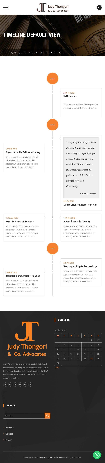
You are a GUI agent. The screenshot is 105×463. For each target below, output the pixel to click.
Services (9, 434)
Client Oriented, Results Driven (80, 204)
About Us (10, 428)
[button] (97, 455)
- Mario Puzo (88, 193)
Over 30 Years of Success (20, 221)
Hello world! (69, 96)
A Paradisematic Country (76, 221)
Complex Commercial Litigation (23, 276)
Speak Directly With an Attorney (23, 152)
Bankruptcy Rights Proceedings (80, 266)
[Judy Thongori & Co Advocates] (52, 7)
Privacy (9, 440)
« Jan (57, 367)
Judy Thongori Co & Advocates (52, 458)
